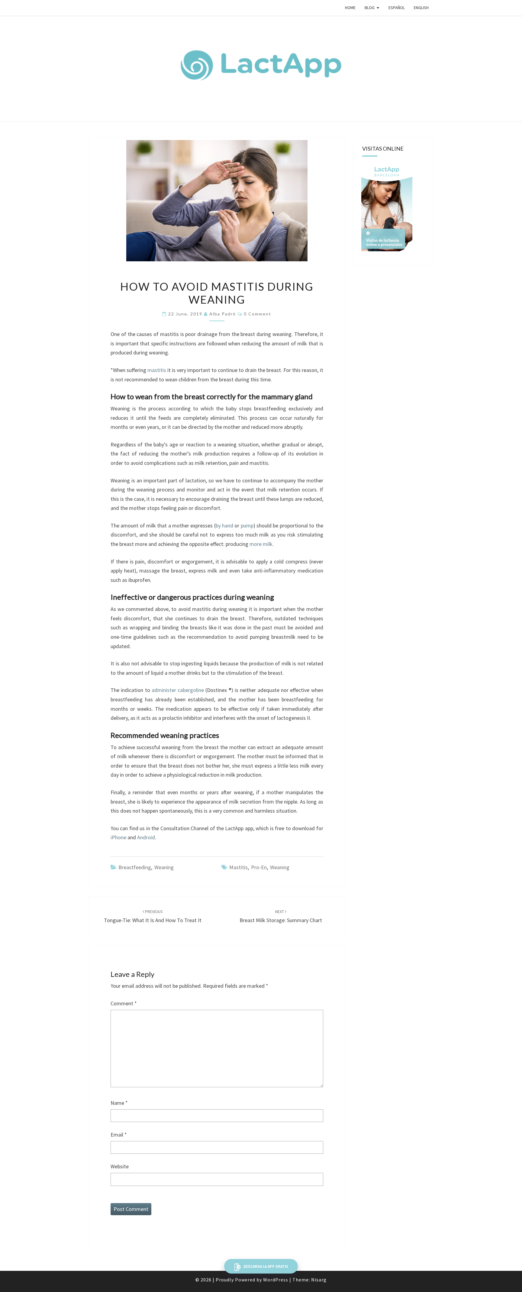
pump (247, 525)
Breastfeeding (134, 867)
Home (350, 7)
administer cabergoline (178, 690)
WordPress (275, 1280)
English (421, 7)
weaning (279, 867)
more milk (261, 543)
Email (119, 1134)
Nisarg (319, 1280)
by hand (224, 525)
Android (146, 837)
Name (119, 1102)
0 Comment (257, 313)
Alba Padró (222, 313)
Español (396, 7)
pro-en (259, 867)
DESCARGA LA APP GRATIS (265, 1266)
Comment (124, 1003)
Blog (370, 7)
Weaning (164, 867)
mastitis (156, 370)
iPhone (118, 837)
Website (120, 1166)
